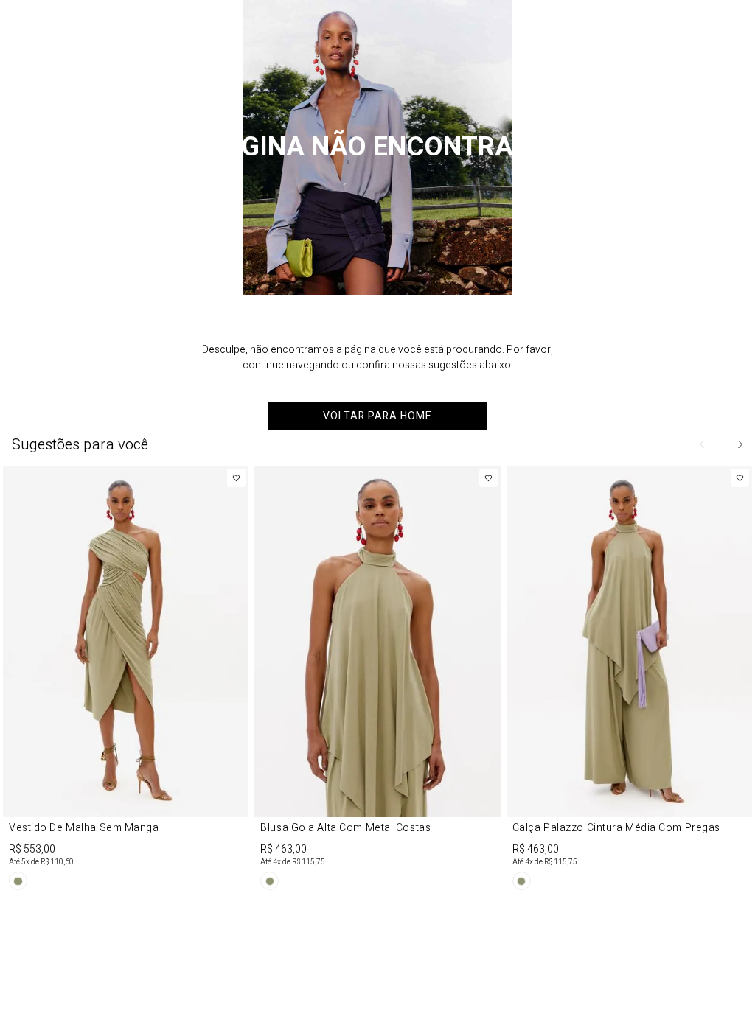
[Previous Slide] (702, 444)
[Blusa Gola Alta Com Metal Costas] (377, 681)
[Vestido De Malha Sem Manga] (125, 681)
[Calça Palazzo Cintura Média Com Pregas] (629, 681)
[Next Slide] (739, 444)
